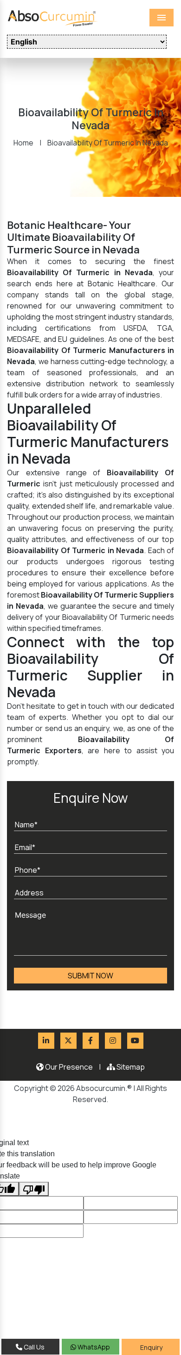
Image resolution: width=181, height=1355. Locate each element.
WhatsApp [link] (93, 1346)
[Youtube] (135, 1041)
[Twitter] (68, 1041)
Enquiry (150, 1347)
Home (23, 143)
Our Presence (68, 1067)
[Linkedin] (46, 1041)
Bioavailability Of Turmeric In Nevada (107, 143)
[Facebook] (91, 1041)
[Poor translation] (34, 1189)
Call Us (33, 1346)
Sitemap (130, 1067)
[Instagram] (113, 1041)
